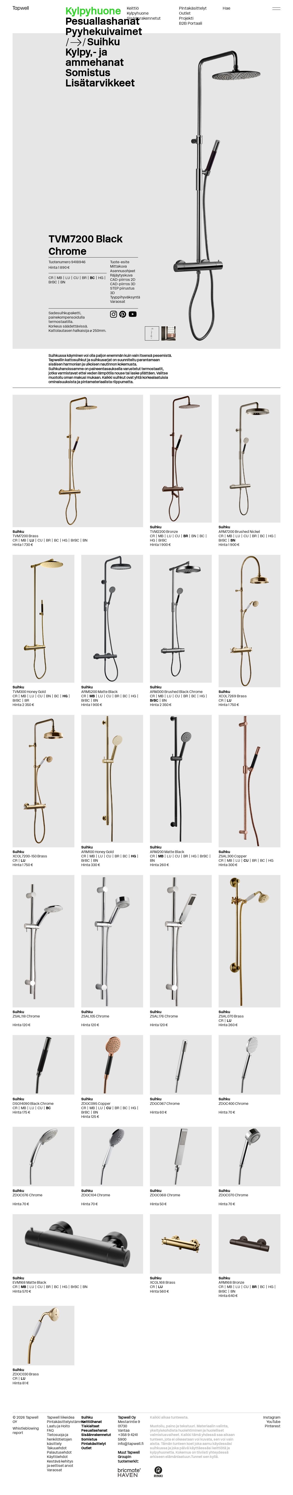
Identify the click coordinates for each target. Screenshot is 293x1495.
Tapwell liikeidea (60, 1417)
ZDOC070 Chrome (233, 1195)
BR (48, 540)
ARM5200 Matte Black (99, 692)
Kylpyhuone (138, 13)
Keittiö (133, 8)
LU (32, 540)
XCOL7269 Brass (233, 696)
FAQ (50, 1430)
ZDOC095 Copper (96, 1103)
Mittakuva (118, 266)
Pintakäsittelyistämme (66, 1422)
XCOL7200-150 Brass (30, 856)
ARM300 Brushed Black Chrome (176, 692)
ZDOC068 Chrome (165, 1195)
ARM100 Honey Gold (97, 852)
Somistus (87, 72)
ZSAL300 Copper (233, 856)
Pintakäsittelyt (193, 8)
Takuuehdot (57, 1448)
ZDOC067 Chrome (165, 1103)
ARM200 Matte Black (167, 852)
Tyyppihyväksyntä (125, 297)
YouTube (273, 1422)
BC (56, 540)
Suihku (103, 41)
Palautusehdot (59, 1452)
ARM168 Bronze (231, 1282)
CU (40, 540)
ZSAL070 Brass (231, 1016)
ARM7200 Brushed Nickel (239, 531)
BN (85, 540)
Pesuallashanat (102, 21)
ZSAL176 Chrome (164, 1016)
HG (64, 540)
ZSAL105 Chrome (95, 1016)
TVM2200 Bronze (164, 531)
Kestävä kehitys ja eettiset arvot (60, 1463)
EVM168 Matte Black (29, 1282)
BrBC (75, 540)
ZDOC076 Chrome (27, 1195)
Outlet (185, 13)
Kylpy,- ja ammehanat (94, 57)
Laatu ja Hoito (58, 1426)
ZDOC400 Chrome (233, 1103)
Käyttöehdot (57, 1457)
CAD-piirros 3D (122, 284)
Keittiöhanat (91, 1422)
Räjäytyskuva (121, 275)
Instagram (271, 1417)
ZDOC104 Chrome (95, 1195)
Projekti (186, 18)
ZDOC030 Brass (26, 1374)
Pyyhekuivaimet (103, 31)
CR (15, 540)
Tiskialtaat (90, 1426)
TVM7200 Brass (25, 536)
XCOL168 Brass (162, 1282)
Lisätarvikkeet (100, 83)
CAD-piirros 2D (122, 279)
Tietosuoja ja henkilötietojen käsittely (59, 1439)
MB (23, 540)
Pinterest (272, 1426)
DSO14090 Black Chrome (33, 1103)
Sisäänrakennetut (144, 18)
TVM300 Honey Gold (29, 692)
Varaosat (117, 301)
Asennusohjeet (122, 271)
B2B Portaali (190, 23)
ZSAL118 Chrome (26, 1016)
